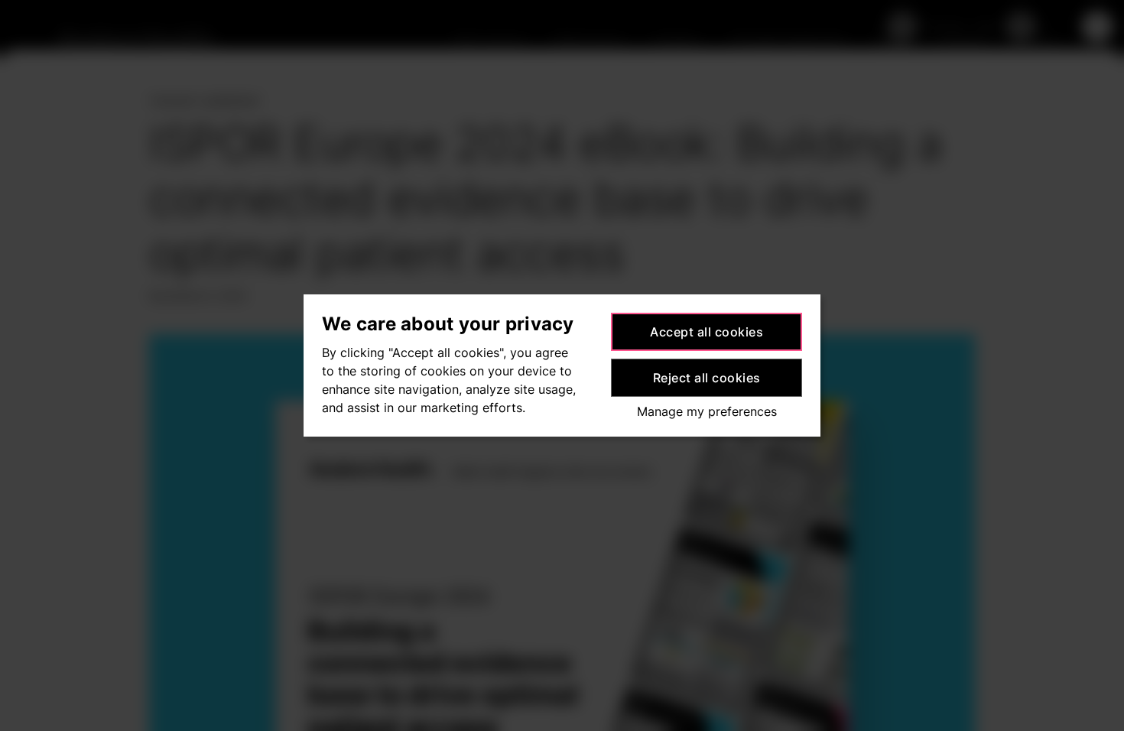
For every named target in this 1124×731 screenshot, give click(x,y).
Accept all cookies (706, 332)
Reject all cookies (707, 377)
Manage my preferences (707, 411)
